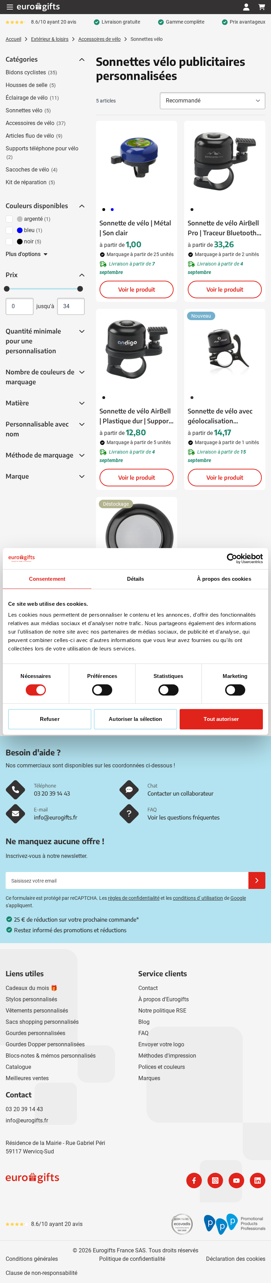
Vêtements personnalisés (37, 1010)
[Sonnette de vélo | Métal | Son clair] (137, 161)
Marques (149, 1078)
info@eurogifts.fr (27, 1120)
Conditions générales (32, 1259)
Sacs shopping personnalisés (42, 1022)
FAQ (143, 1033)
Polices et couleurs (161, 1067)
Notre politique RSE (162, 1010)
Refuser (50, 719)
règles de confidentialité (133, 898)
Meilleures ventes (27, 1078)
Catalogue (18, 1067)
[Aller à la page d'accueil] (38, 7)
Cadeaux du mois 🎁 (32, 988)
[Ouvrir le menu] (10, 7)
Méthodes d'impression (167, 1055)
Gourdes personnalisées (35, 1033)
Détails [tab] (135, 579)
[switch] (102, 690)
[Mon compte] (246, 7)
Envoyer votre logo (161, 1044)
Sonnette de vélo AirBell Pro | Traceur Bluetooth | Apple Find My (224, 228)
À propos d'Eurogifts (163, 999)
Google (238, 898)
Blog (144, 1022)
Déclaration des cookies (235, 1259)
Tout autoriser (221, 719)
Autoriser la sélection (135, 719)
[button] (81, 59)
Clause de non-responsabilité (41, 1273)
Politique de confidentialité (132, 1259)
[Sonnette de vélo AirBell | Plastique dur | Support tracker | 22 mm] (137, 349)
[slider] (7, 289)
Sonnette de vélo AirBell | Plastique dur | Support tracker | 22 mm (135, 416)
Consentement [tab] (47, 579)
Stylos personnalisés (31, 999)
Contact (148, 988)
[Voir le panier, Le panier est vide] (261, 7)
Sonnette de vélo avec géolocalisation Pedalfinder (220, 416)
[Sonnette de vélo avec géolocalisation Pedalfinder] (225, 349)
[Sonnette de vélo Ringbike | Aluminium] (137, 537)
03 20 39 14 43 (24, 1109)
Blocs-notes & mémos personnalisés (51, 1055)
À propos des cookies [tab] (224, 579)
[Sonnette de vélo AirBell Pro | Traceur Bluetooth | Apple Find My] (225, 161)
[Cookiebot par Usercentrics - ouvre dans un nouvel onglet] (232, 558)
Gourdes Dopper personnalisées (45, 1044)
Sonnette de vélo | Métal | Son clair (135, 228)
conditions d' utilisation (198, 898)
